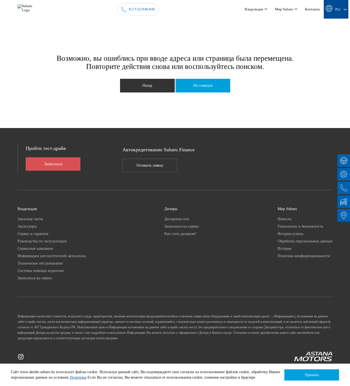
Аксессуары (27, 226)
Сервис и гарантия (33, 233)
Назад (147, 85)
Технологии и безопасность (300, 226)
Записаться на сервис (35, 278)
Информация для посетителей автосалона (52, 256)
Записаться (53, 164)
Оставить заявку (149, 165)
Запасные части (30, 219)
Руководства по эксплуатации (42, 241)
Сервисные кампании (35, 248)
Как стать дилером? (180, 233)
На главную (202, 85)
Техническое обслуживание (40, 263)
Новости (284, 219)
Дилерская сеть (176, 219)
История (284, 248)
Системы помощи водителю (41, 270)
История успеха (290, 233)
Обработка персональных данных (305, 241)
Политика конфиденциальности (304, 256)
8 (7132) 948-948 (142, 9)
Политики (78, 377)
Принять (312, 375)
